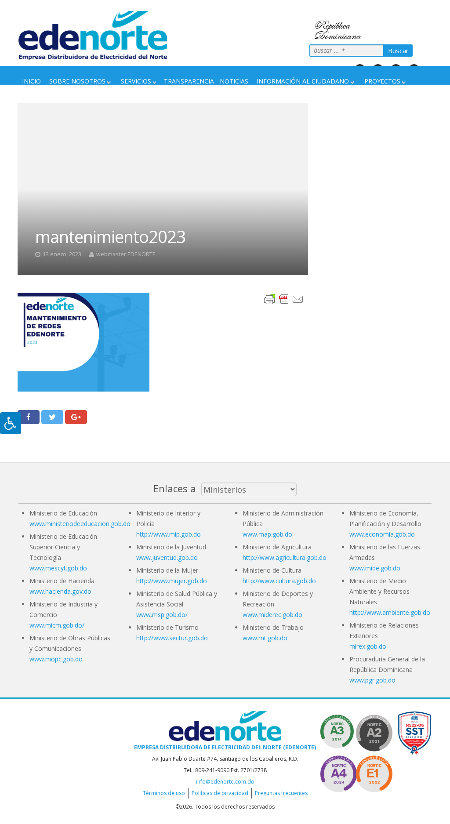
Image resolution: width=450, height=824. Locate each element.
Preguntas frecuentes (281, 793)
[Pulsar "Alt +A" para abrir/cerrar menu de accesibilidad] (10, 423)
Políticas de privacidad (220, 793)
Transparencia (189, 81)
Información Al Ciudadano (303, 81)
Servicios (136, 81)
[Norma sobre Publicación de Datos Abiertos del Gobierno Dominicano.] (338, 731)
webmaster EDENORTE (126, 254)
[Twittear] (52, 417)
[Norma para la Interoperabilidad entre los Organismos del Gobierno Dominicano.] (338, 772)
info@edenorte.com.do (225, 781)
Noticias (234, 81)
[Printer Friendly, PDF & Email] (284, 298)
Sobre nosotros (77, 81)
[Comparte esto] (29, 417)
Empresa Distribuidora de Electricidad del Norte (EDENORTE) (225, 747)
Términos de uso (164, 793)
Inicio (31, 81)
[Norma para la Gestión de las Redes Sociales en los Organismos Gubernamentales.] (374, 772)
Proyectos (382, 81)
